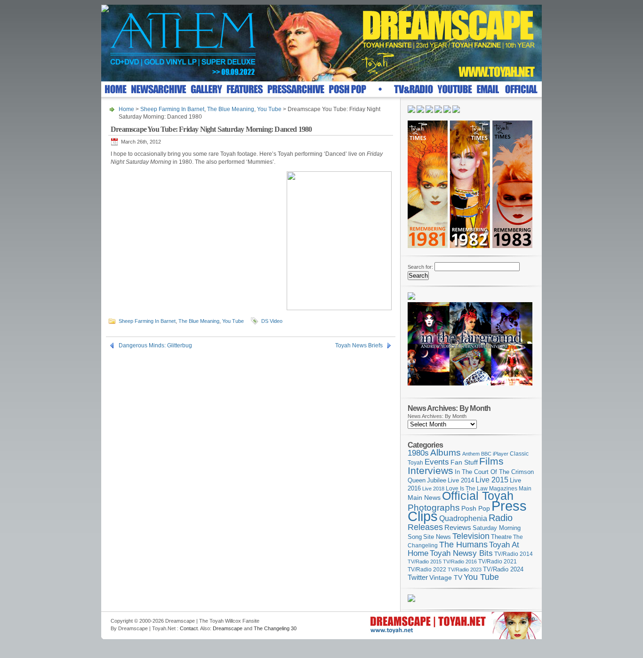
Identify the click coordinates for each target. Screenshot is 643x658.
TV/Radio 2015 (425, 561)
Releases (425, 527)
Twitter (418, 577)
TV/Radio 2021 (497, 561)
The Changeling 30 (275, 628)
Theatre (501, 536)
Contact (189, 628)
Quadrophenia (463, 518)
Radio (501, 518)
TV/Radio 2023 (465, 569)
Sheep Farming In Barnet (172, 109)
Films (491, 461)
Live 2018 (433, 488)
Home (126, 109)
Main (525, 488)
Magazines (503, 488)
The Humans (463, 544)
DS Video (271, 321)
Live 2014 (461, 480)
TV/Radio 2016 (460, 561)
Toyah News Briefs (359, 345)
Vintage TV (445, 577)
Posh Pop (475, 508)
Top (530, 618)
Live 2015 (491, 479)
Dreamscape (227, 628)
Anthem (471, 454)
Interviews (430, 470)
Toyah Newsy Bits (461, 553)
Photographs (434, 508)
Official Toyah (478, 495)
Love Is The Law (467, 488)
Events (437, 461)
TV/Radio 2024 (503, 569)
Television (471, 536)
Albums (445, 452)
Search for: (420, 267)
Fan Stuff (464, 462)
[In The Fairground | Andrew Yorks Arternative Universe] (470, 388)
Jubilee (436, 480)
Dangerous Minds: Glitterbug (155, 345)
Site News (437, 537)
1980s (418, 453)
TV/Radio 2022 (427, 569)
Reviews (457, 527)
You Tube (269, 109)
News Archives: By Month (437, 416)
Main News (424, 497)
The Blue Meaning (230, 109)
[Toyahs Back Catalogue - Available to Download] (411, 600)
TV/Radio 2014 (513, 554)
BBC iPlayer (494, 454)
